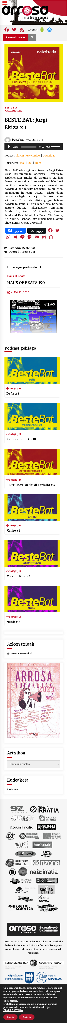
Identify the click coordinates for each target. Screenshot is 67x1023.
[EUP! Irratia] (21, 844)
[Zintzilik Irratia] (48, 907)
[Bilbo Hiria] (46, 826)
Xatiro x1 (13, 530)
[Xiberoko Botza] (43, 898)
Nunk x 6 (13, 622)
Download (49, 155)
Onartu (10, 1017)
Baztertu (27, 1017)
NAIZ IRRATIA (13, 110)
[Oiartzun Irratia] (21, 880)
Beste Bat (10, 107)
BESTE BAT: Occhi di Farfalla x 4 (30, 485)
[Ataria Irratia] (47, 817)
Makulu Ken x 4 (18, 576)
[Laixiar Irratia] (22, 871)
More (37, 163)
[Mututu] (48, 146)
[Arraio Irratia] (22, 817)
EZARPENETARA (13, 1010)
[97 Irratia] (18, 808)
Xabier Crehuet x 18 (21, 439)
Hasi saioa (12, 789)
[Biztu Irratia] (10, 835)
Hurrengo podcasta (22, 267)
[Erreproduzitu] (9, 146)
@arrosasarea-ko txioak (20, 653)
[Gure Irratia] (42, 844)
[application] (33, 146)
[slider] (56, 146)
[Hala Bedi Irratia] (25, 853)
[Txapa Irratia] (26, 898)
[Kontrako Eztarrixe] (12, 871)
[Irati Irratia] (46, 853)
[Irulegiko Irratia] (17, 862)
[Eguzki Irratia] (29, 835)
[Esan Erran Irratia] (52, 835)
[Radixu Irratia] (25, 889)
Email (21, 163)
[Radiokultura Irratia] (47, 880)
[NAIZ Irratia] (44, 871)
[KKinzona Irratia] (46, 862)
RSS (29, 163)
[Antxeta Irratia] (44, 808)
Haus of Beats (16, 275)
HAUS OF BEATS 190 (26, 282)
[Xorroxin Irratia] (20, 907)
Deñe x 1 (12, 393)
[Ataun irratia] (21, 826)
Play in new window (28, 155)
